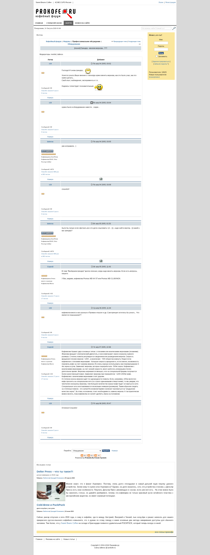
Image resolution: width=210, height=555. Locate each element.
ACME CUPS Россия (63, 2)
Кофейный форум (53, 41)
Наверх (50, 98)
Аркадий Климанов (57, 478)
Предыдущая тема (120, 41)
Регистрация (170, 2)
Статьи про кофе (54, 23)
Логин (161, 2)
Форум (68, 23)
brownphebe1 (154, 77)
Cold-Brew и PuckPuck (51, 504)
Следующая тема (134, 41)
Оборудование (74, 44)
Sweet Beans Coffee (44, 2)
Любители (46, 478)
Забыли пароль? (161, 64)
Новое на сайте (82, 23)
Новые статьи (69, 539)
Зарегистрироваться (161, 61)
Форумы (66, 41)
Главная (39, 23)
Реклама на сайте (53, 539)
